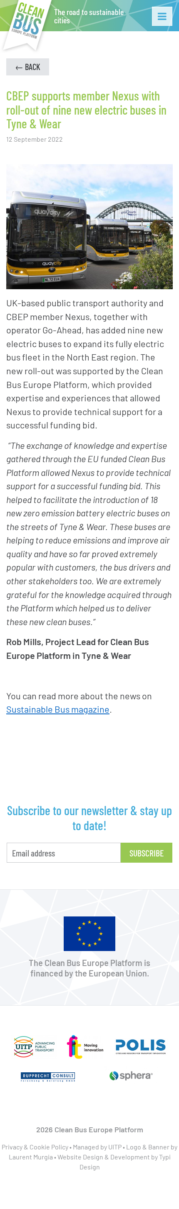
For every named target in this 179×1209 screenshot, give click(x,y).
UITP (115, 1147)
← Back (27, 67)
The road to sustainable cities (89, 16)
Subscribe (146, 852)
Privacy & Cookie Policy (35, 1147)
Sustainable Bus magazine (57, 708)
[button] (162, 16)
